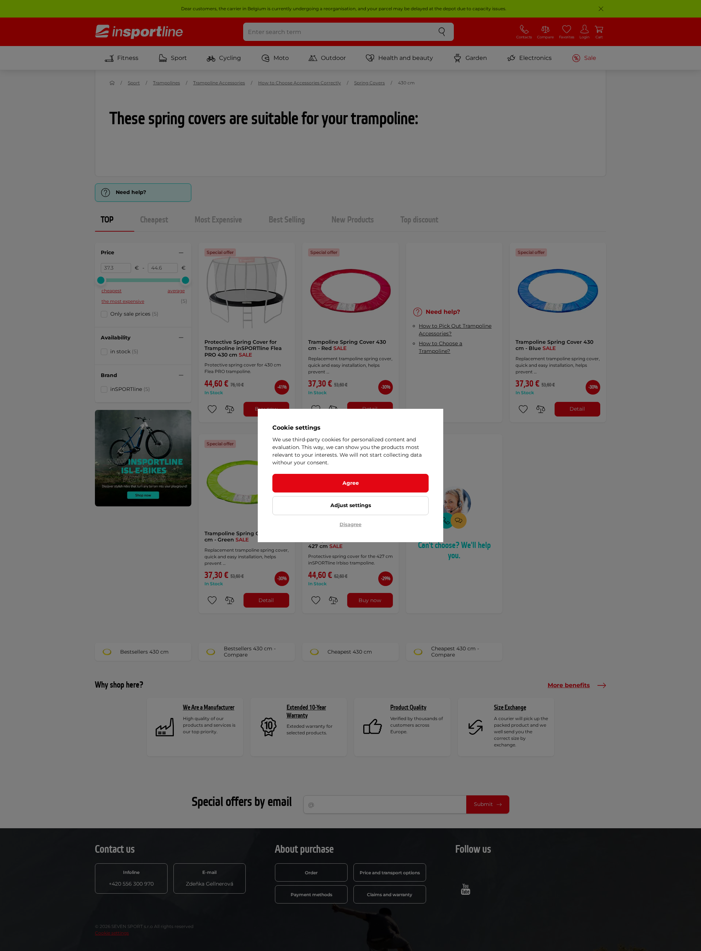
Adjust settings (350, 505)
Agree (350, 483)
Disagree (350, 524)
